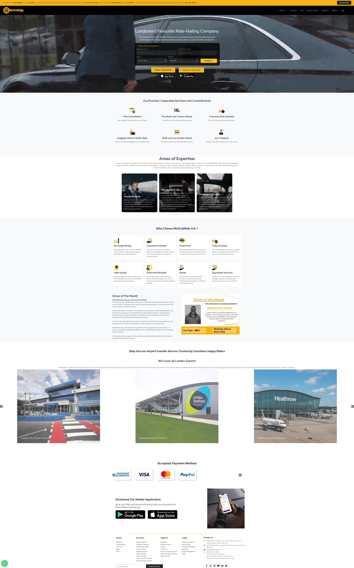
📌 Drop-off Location (184, 49)
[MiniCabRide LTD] (13, 7)
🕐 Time (171, 57)
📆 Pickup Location (143, 49)
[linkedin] (222, 566)
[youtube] (218, 566)
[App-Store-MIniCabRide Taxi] (167, 74)
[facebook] (207, 566)
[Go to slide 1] (174, 214)
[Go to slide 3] (177, 214)
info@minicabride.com (213, 549)
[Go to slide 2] (176, 214)
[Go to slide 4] (179, 214)
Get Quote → (208, 61)
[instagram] (214, 566)
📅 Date (139, 57)
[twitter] (211, 566)
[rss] (226, 566)
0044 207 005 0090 (212, 552)
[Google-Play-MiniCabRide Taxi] (187, 74)
